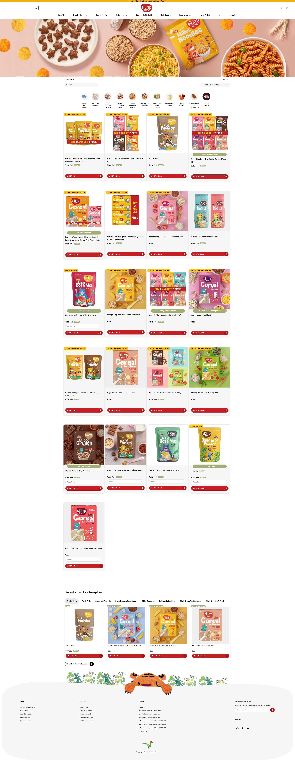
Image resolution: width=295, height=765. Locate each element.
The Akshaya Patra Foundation (149, 714)
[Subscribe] (272, 710)
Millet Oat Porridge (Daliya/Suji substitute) (83, 548)
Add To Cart (72, 176)
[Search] (35, 8)
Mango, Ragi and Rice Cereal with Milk (123, 315)
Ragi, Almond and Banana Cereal (121, 393)
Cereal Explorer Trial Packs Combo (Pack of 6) (209, 160)
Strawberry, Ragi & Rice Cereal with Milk (166, 237)
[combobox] (21, 8)
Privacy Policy (84, 707)
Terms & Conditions (86, 717)
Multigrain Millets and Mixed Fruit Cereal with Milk (125, 645)
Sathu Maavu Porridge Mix (202, 315)
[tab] (72, 601)
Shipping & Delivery (86, 710)
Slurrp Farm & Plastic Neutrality (149, 717)
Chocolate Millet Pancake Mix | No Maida (124, 470)
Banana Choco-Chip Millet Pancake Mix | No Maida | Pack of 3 (82, 160)
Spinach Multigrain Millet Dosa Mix (164, 470)
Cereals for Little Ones (27, 707)
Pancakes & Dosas (26, 714)
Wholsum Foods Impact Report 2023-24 (152, 724)
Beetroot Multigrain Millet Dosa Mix (80, 315)
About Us (142, 707)
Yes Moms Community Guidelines (150, 710)
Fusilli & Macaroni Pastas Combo (204, 237)
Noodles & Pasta (25, 717)
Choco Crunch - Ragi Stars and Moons (81, 471)
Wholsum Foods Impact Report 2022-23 (152, 721)
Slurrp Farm (155, 752)
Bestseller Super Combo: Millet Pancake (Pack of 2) (82, 394)
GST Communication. (87, 721)
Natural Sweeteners (27, 721)
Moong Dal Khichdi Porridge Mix (204, 393)
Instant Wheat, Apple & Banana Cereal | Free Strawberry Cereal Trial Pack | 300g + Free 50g (83, 239)
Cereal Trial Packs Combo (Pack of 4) (165, 393)
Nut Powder (154, 158)
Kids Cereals (24, 710)
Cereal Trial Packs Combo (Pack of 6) (165, 315)
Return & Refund (85, 714)
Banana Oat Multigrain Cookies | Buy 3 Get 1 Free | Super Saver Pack (125, 238)
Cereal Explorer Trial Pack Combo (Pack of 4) (125, 160)
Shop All (71, 79)
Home (66, 79)
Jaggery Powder (198, 471)
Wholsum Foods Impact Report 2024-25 (152, 728)
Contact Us (143, 731)
